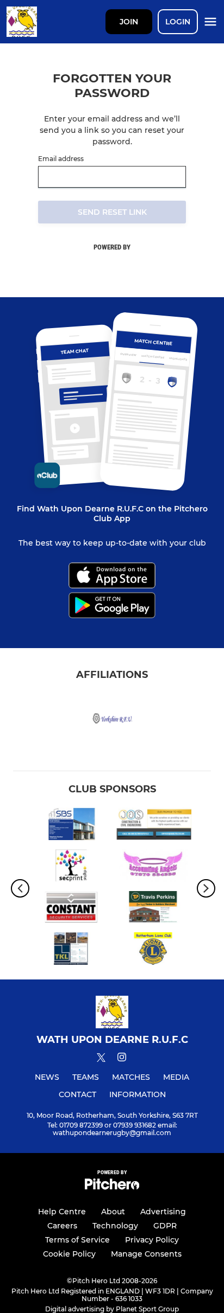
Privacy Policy (152, 1240)
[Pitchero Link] (112, 1187)
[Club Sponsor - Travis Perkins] (153, 909)
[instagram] (121, 1059)
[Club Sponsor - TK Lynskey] (71, 950)
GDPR (165, 1226)
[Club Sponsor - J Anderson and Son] (153, 826)
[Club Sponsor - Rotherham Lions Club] (153, 950)
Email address (61, 159)
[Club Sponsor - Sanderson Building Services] (71, 826)
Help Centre (62, 1211)
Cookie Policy (69, 1254)
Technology (115, 1226)
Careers (62, 1226)
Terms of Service (77, 1240)
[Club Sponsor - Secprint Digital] (71, 867)
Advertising (163, 1211)
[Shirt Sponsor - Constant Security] (71, 909)
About (113, 1211)
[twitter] (101, 1059)
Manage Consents (146, 1254)
